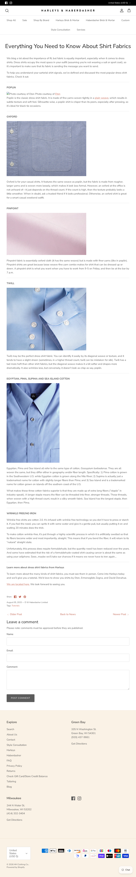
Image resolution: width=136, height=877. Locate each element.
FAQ (9, 760)
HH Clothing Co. (21, 864)
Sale (24, 20)
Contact (11, 739)
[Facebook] (6, 3)
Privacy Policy (14, 765)
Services (81, 29)
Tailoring (11, 781)
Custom (125, 20)
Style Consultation (60, 29)
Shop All (11, 20)
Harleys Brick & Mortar (67, 20)
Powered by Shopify (16, 867)
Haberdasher (14, 755)
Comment (12, 666)
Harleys (11, 750)
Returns (11, 771)
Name (10, 634)
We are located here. (18, 584)
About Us (12, 734)
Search (10, 729)
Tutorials (16, 605)
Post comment (20, 698)
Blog (9, 786)
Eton (57, 94)
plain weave (101, 98)
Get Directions (79, 743)
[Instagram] (11, 3)
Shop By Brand (41, 20)
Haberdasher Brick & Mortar (100, 20)
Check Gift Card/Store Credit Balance (27, 776)
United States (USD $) (118, 2)
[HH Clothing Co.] (68, 10)
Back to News (68, 614)
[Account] (121, 11)
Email (10, 650)
